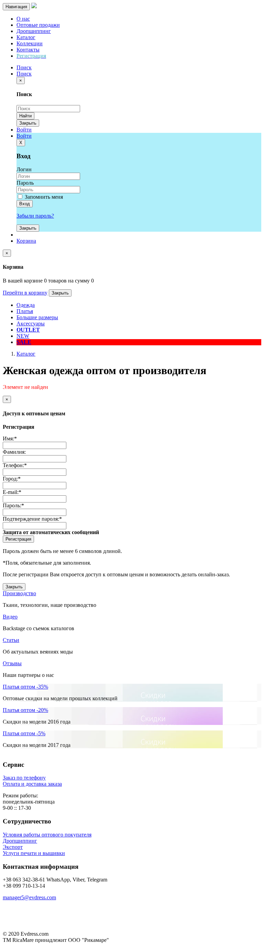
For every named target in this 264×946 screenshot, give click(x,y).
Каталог (25, 37)
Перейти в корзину (25, 293)
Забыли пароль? (35, 216)
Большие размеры (37, 317)
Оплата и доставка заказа (32, 784)
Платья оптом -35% (25, 687)
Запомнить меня (43, 197)
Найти (25, 115)
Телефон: (15, 465)
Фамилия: (14, 452)
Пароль (25, 183)
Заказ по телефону (24, 778)
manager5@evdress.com (29, 897)
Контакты (28, 50)
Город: (12, 479)
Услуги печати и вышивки (34, 853)
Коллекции (29, 43)
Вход (24, 203)
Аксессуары (30, 323)
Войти (24, 129)
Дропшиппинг (33, 31)
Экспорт (13, 847)
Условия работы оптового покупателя (47, 835)
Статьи (11, 640)
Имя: (10, 438)
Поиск (24, 74)
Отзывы (12, 663)
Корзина (26, 241)
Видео (10, 617)
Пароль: (13, 505)
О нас (23, 19)
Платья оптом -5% (24, 733)
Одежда (25, 305)
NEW (22, 336)
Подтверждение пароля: (32, 519)
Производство (19, 593)
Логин (24, 169)
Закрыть (27, 123)
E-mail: (12, 492)
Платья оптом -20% (25, 710)
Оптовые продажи (38, 25)
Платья (24, 311)
